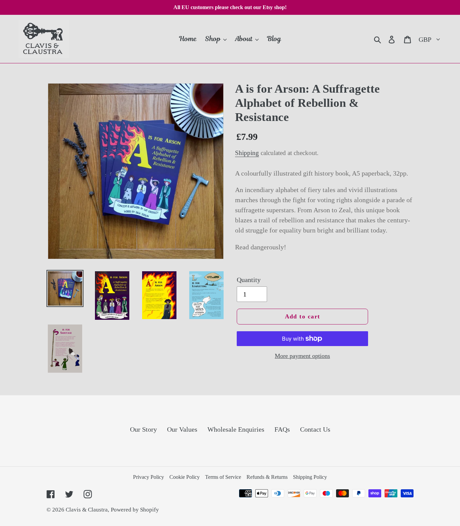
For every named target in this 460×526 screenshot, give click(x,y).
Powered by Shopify (135, 509)
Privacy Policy (148, 477)
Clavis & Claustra (87, 509)
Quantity (249, 279)
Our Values (182, 429)
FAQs (282, 429)
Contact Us (315, 429)
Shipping (247, 152)
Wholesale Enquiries (235, 429)
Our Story (143, 429)
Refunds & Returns (267, 477)
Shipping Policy (310, 477)
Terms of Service (223, 477)
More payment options (302, 355)
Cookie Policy (184, 477)
